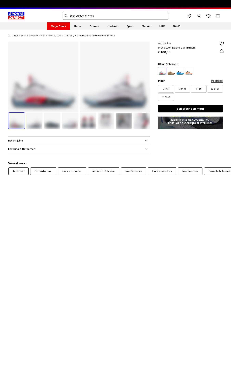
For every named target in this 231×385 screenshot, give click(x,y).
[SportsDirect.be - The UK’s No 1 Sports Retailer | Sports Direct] (16, 15)
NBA (43, 35)
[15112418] (180, 71)
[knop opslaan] (189, 16)
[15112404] (189, 71)
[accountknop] (199, 16)
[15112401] (162, 71)
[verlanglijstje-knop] (208, 16)
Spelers (51, 35)
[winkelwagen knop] (218, 16)
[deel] (222, 51)
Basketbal (33, 35)
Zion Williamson (64, 35)
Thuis (23, 35)
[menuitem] (58, 26)
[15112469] (171, 71)
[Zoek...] (66, 15)
